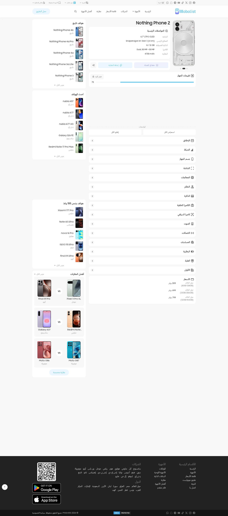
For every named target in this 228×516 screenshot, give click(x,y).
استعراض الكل (169, 132)
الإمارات (87, 486)
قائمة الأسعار (111, 11)
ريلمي (105, 468)
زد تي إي (138, 476)
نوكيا (120, 472)
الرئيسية (148, 11)
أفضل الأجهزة (86, 11)
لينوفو (130, 476)
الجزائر (80, 486)
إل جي (123, 476)
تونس (132, 490)
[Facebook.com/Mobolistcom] (194, 2)
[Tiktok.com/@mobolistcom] (182, 2)
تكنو (85, 472)
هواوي (117, 468)
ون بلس (91, 468)
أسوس (127, 472)
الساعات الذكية (160, 476)
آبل (130, 468)
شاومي (124, 468)
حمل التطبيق (41, 11)
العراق (121, 486)
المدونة (160, 3)
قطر (126, 490)
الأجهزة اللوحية (160, 472)
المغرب (138, 490)
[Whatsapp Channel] (167, 2)
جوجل (98, 468)
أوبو (84, 468)
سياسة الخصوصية (38, 513)
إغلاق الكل (115, 132)
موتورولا (78, 468)
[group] (184, 43)
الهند (114, 490)
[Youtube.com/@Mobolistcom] (178, 2)
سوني (139, 472)
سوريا (115, 486)
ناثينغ (80, 472)
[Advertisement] (142, 105)
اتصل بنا (192, 487)
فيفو (133, 472)
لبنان (109, 486)
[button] (187, 68)
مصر (128, 486)
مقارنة (99, 11)
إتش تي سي (102, 472)
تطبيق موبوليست (189, 480)
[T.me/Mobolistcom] (175, 2)
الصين (120, 490)
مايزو (117, 476)
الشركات (124, 11)
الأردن (103, 486)
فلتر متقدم (161, 487)
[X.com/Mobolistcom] (186, 2)
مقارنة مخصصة (59, 372)
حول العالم (136, 486)
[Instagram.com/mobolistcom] (190, 2)
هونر (111, 468)
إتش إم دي (112, 472)
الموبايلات (162, 468)
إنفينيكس (92, 472)
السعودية (96, 486)
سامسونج (137, 468)
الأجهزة (193, 472)
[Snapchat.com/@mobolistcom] (171, 2)
